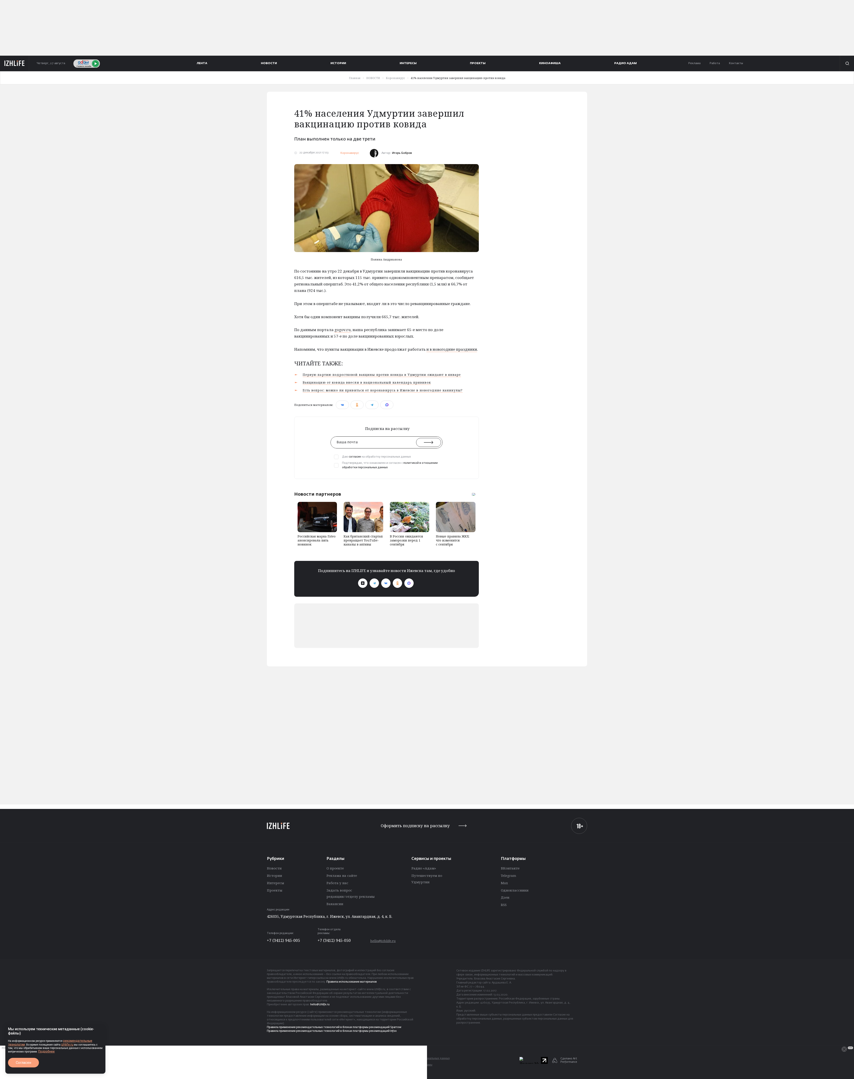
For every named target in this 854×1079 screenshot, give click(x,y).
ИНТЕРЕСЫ (408, 63)
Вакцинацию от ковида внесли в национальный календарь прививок (367, 382)
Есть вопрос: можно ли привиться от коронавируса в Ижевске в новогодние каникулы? (383, 390)
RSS (504, 904)
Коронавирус (349, 153)
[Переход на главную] (14, 63)
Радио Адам (625, 63)
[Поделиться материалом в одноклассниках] (357, 405)
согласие (355, 457)
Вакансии (334, 904)
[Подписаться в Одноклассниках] (397, 583)
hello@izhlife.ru (383, 941)
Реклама (694, 63)
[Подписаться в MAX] (409, 583)
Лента (202, 63)
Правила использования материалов (351, 982)
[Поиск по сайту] (847, 63)
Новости (274, 868)
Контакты (736, 63)
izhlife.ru (67, 1044)
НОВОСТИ (269, 63)
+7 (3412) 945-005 (283, 940)
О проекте (335, 868)
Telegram (508, 875)
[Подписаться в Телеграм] (374, 583)
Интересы (275, 883)
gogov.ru (342, 329)
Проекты (274, 890)
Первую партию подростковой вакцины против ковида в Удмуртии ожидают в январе (382, 375)
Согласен (23, 1063)
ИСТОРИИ (338, 63)
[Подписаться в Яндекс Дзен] (362, 583)
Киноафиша (550, 63)
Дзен (505, 897)
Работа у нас (337, 883)
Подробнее (46, 1051)
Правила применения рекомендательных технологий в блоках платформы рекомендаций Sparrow (334, 1027)
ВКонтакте (510, 868)
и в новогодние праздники (451, 349)
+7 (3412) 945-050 (334, 940)
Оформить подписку (415, 825)
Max (504, 883)
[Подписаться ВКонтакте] (386, 583)
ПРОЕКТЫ (477, 63)
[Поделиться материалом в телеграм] (372, 405)
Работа (714, 63)
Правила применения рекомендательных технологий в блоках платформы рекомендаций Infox (332, 1031)
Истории (274, 875)
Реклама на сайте (341, 875)
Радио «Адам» (423, 868)
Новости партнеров (317, 494)
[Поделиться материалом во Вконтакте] (342, 405)
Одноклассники (514, 890)
